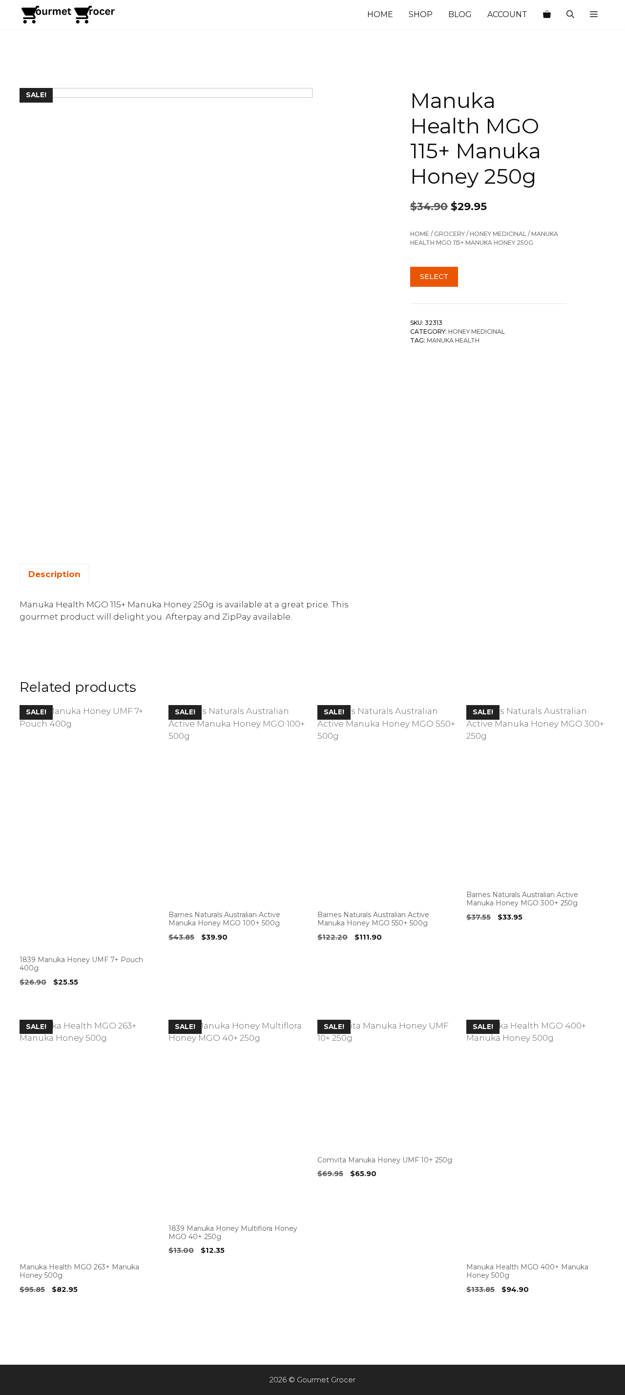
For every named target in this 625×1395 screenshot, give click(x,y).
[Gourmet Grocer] (68, 14)
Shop (421, 14)
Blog (460, 14)
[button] (593, 14)
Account (507, 14)
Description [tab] (54, 574)
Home (380, 14)
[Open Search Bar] (570, 14)
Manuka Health (453, 340)
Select (434, 276)
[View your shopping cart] (547, 14)
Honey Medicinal (498, 233)
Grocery (449, 233)
